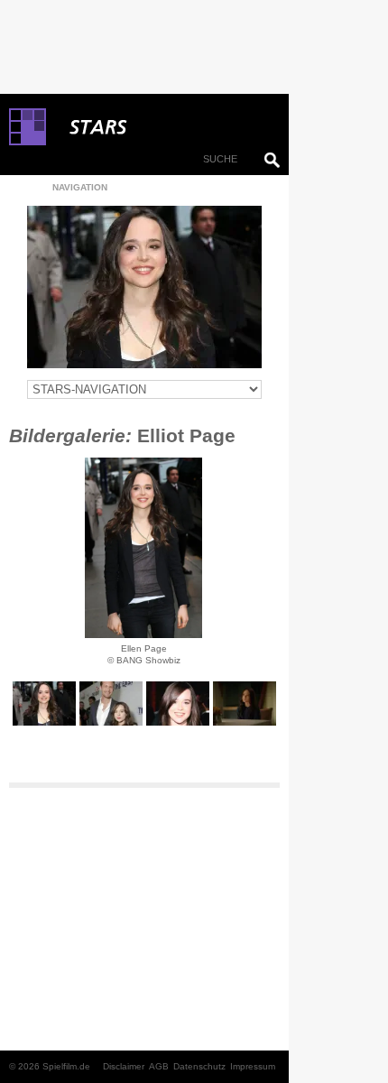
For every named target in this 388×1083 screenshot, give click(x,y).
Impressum (252, 1066)
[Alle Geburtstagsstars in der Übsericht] (162, 127)
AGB (159, 1066)
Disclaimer (123, 1066)
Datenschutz (199, 1066)
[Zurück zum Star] (144, 287)
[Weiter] (143, 548)
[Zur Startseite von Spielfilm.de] (27, 141)
